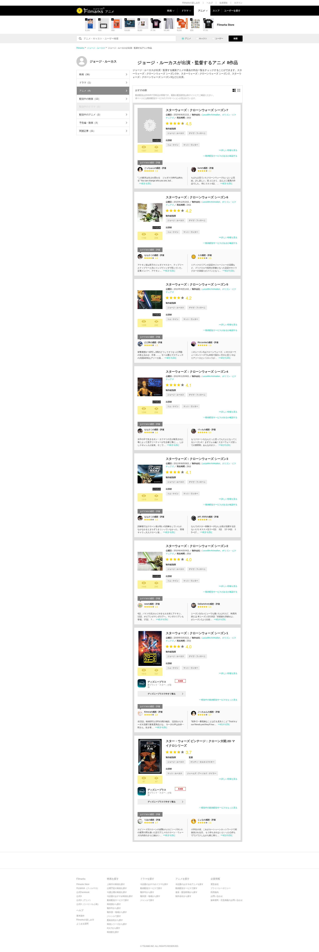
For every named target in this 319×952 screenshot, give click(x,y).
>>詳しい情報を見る (228, 150)
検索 (236, 38)
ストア (216, 10)
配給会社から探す (115, 920)
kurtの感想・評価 (205, 168)
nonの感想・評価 (152, 604)
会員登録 (223, 3)
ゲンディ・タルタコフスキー (202, 762)
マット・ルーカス (174, 773)
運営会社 (215, 884)
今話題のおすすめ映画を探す (120, 896)
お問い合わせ (217, 896)
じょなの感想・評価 (207, 820)
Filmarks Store (82, 884)
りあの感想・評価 (152, 820)
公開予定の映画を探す (117, 888)
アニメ (201, 10)
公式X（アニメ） (84, 900)
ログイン (238, 3)
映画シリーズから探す (117, 924)
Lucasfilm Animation (211, 115)
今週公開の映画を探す (117, 892)
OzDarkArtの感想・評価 (209, 604)
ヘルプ (210, 3)
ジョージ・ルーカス (96, 48)
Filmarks (80, 48)
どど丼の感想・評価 (153, 342)
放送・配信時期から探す (186, 892)
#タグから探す (113, 928)
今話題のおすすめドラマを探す (154, 884)
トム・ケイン (172, 145)
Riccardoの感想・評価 (208, 342)
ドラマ (184, 10)
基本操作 (80, 916)
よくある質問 (82, 924)
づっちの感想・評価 (207, 429)
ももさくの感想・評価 (154, 255)
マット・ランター (190, 145)
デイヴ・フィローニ (197, 133)
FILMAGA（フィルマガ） (87, 888)
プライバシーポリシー (221, 888)
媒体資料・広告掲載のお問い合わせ (227, 900)
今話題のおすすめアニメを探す (189, 884)
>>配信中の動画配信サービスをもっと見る (218, 700)
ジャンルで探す (114, 916)
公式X (79, 896)
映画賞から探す (114, 904)
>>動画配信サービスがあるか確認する (220, 156)
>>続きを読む (145, 183)
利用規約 (215, 892)
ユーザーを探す (232, 10)
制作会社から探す (183, 896)
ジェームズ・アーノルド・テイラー (201, 773)
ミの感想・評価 (205, 255)
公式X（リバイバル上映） (88, 904)
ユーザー (219, 38)
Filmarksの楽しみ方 (191, 3)
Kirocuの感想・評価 (153, 712)
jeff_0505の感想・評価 (208, 517)
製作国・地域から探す (117, 912)
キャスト (203, 38)
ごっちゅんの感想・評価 (155, 168)
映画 (169, 10)
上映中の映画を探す (116, 884)
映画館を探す (113, 932)
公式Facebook (82, 892)
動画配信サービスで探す (118, 900)
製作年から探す (114, 908)
